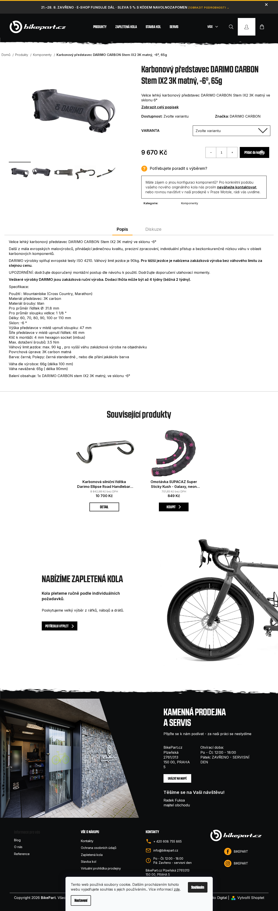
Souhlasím (197, 887)
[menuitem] (100, 27)
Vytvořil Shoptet (250, 897)
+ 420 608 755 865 (167, 841)
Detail (104, 507)
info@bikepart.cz (165, 850)
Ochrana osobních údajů (98, 848)
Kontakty (87, 841)
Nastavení (80, 900)
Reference (22, 854)
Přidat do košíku (254, 152)
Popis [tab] (122, 229)
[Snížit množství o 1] (211, 152)
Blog (17, 840)
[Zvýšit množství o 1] (232, 152)
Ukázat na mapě (177, 778)
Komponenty (189, 203)
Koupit (171, 507)
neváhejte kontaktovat (236, 187)
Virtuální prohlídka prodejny (101, 868)
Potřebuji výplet (57, 626)
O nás (18, 847)
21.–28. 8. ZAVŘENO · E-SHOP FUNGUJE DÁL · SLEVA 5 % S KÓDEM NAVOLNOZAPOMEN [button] (114, 7)
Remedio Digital (214, 897)
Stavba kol (88, 861)
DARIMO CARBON (245, 116)
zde (177, 889)
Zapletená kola (92, 855)
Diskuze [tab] (153, 229)
